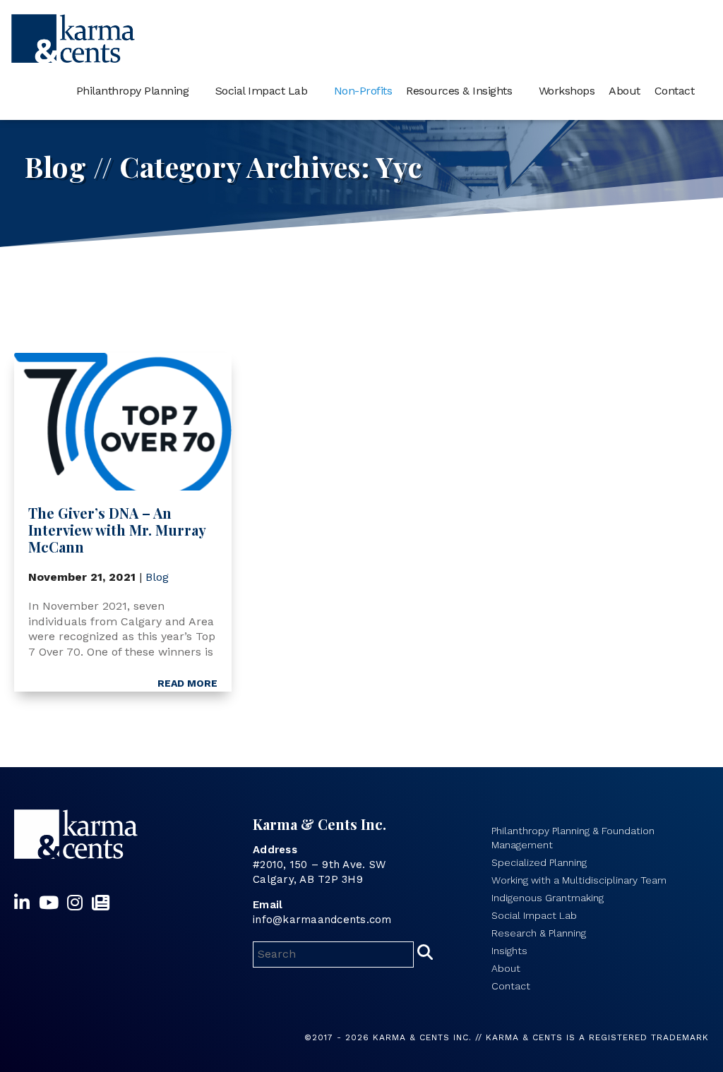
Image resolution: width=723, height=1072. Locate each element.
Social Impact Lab (261, 90)
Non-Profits (363, 90)
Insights (509, 950)
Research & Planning (538, 933)
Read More (187, 683)
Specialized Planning (539, 862)
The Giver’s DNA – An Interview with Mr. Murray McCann (116, 529)
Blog (157, 577)
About (624, 90)
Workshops (567, 90)
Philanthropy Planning (132, 90)
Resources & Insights (459, 90)
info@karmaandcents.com (322, 919)
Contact (675, 90)
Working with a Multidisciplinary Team (579, 880)
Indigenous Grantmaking (547, 897)
